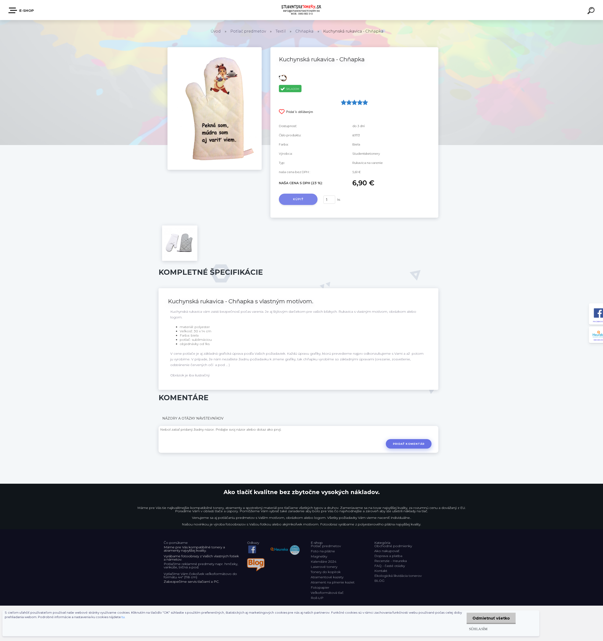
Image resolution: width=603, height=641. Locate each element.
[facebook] (252, 546)
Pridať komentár (409, 443)
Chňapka (304, 31)
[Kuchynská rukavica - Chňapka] (214, 49)
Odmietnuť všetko (491, 618)
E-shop (26, 10)
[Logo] (301, 10)
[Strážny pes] (283, 76)
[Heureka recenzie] (285, 546)
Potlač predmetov (248, 31)
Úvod (216, 31)
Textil (281, 31)
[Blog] (256, 560)
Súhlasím (478, 629)
